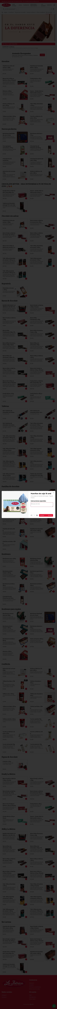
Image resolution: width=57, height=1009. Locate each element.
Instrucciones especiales (38, 501)
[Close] (53, 492)
